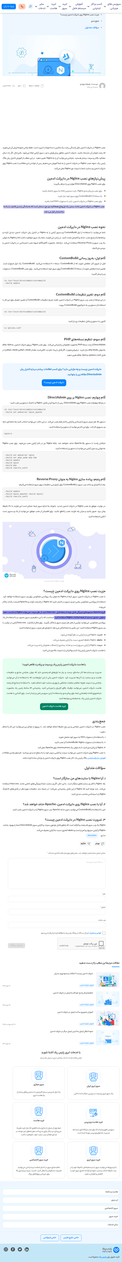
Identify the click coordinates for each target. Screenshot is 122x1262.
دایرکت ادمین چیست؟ (54, 383)
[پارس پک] (110, 1250)
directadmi (92, 835)
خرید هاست (53, 6)
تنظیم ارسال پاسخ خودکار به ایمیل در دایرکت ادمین (73, 993)
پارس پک (103, 1257)
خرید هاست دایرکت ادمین (54, 706)
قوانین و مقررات (95, 933)
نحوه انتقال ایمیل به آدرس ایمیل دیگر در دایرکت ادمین (71, 1031)
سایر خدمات (42, 6)
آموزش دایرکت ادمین (96, 758)
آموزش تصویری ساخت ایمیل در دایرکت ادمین (75, 1012)
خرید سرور (64, 6)
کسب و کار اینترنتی (96, 6)
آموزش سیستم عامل (79, 6)
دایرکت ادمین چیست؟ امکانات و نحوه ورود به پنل (73, 973)
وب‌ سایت (101, 920)
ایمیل (102, 907)
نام (103, 894)
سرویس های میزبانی (114, 6)
